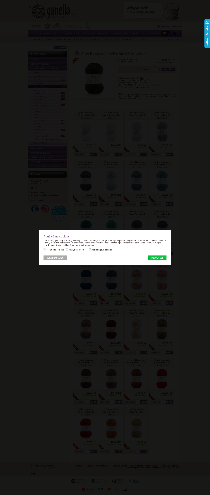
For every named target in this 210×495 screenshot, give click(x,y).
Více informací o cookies (82, 245)
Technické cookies (55, 249)
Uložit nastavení (55, 258)
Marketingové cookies (101, 249)
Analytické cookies (78, 249)
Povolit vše (157, 258)
